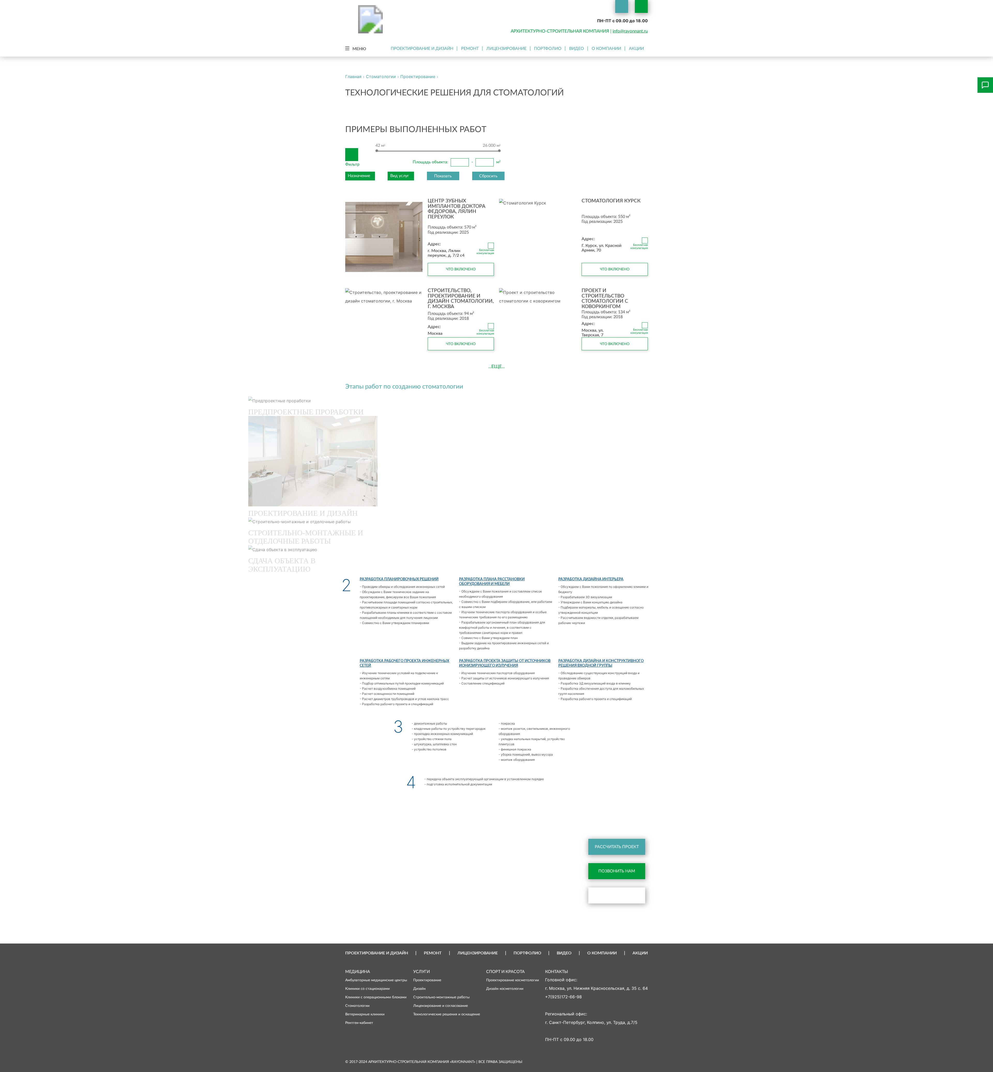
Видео (576, 49)
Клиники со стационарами (367, 989)
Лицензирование (506, 49)
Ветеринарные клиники (365, 1014)
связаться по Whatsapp (621, 895)
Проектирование (427, 980)
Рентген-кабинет (359, 1023)
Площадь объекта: (430, 162)
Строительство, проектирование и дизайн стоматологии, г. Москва (461, 298)
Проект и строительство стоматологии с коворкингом (605, 298)
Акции (636, 49)
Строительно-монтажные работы (441, 997)
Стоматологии (357, 1006)
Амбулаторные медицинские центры (376, 980)
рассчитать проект (617, 847)
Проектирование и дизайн (422, 49)
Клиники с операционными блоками (376, 997)
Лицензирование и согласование (440, 1006)
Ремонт (470, 49)
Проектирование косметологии (512, 980)
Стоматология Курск (611, 201)
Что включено (461, 269)
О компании (606, 49)
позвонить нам (616, 871)
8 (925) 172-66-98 (495, 826)
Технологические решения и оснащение (446, 1014)
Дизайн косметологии (504, 989)
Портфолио (547, 49)
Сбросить (488, 176)
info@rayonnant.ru (630, 31)
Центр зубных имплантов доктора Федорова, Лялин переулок (456, 209)
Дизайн (419, 989)
